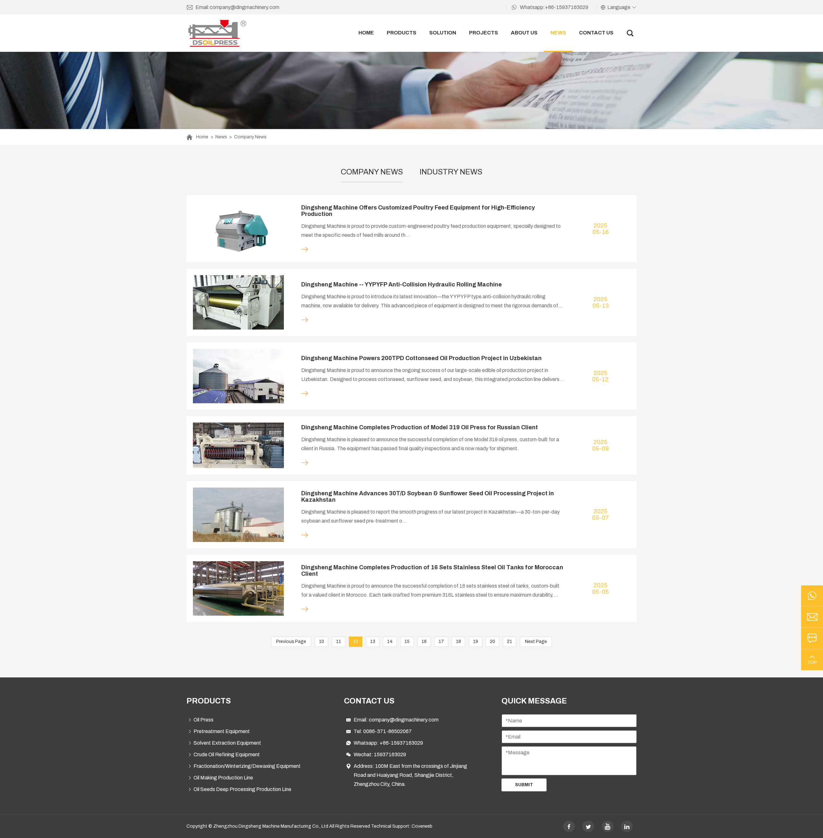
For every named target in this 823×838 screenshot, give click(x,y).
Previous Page (291, 641)
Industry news (451, 172)
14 (390, 641)
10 (321, 641)
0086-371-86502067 (387, 731)
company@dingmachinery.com (404, 719)
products (401, 32)
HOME (366, 32)
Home (202, 137)
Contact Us (596, 32)
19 (475, 641)
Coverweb (422, 826)
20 (492, 641)
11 (338, 641)
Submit (524, 784)
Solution (442, 32)
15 (407, 641)
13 (372, 641)
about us (524, 32)
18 (458, 641)
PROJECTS (483, 32)
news (558, 32)
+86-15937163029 (401, 743)
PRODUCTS (208, 701)
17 (441, 641)
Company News (250, 137)
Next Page (536, 641)
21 (509, 641)
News (221, 137)
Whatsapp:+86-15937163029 (554, 7)
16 (424, 641)
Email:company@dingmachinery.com (237, 7)
